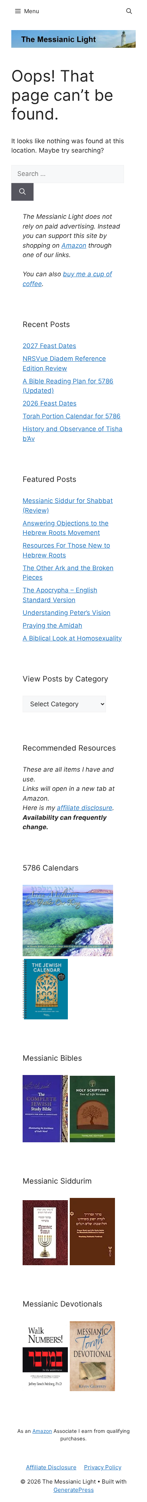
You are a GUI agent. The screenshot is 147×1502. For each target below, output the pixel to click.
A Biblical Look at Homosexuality (72, 638)
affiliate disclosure (84, 808)
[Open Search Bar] (129, 11)
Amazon (73, 245)
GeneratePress (74, 1489)
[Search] (22, 192)
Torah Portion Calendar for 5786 (72, 416)
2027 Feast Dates (49, 346)
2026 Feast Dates (50, 403)
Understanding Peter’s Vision (66, 612)
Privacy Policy (102, 1467)
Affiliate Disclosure (51, 1467)
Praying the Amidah (52, 625)
